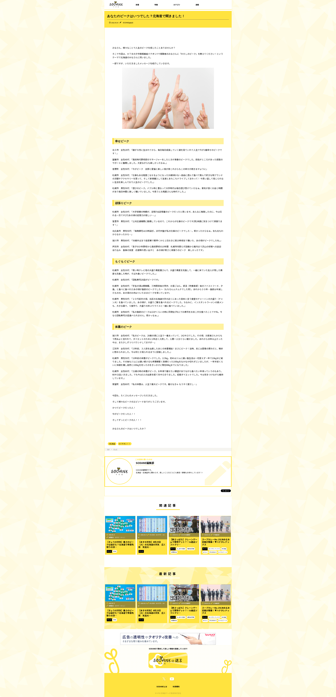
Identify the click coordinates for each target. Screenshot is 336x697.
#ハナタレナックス (214, 549)
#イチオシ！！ (124, 443)
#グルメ (205, 552)
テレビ (115, 449)
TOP (108, 449)
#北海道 (112, 443)
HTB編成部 (216, 535)
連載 (197, 4)
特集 (156, 4)
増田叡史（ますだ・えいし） (117, 537)
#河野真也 (174, 552)
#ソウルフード (222, 552)
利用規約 (176, 686)
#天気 (114, 551)
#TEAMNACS (213, 552)
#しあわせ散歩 (181, 549)
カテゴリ (176, 4)
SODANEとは (161, 686)
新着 (137, 4)
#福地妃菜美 (190, 549)
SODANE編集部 (128, 23)
